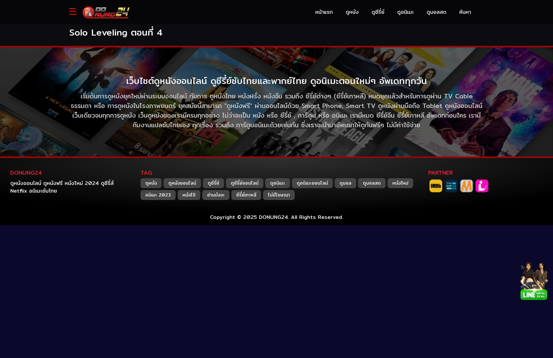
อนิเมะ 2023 (158, 194)
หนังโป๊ (189, 194)
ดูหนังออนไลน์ (182, 183)
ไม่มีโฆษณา (279, 194)
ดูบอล (345, 183)
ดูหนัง (151, 183)
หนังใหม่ (400, 183)
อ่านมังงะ (216, 194)
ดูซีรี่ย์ (213, 183)
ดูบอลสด (372, 183)
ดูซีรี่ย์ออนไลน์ (245, 183)
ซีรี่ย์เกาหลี (246, 194)
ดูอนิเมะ (277, 183)
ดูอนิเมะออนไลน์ (312, 183)
